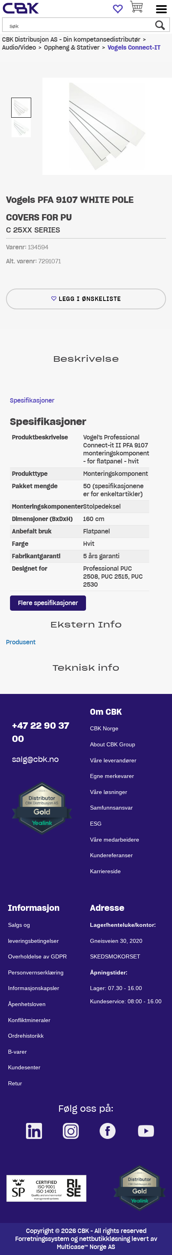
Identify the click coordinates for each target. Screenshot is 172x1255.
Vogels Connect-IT (134, 47)
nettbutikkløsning (104, 1239)
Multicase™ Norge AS (86, 1247)
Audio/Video (19, 47)
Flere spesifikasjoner (48, 603)
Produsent (21, 642)
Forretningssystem (42, 1239)
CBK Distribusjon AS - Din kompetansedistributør (71, 39)
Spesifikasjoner (32, 400)
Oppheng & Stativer (72, 47)
